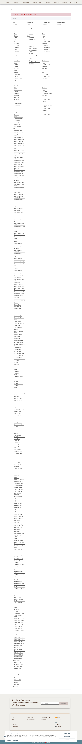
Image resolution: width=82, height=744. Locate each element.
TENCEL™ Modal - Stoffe (19, 670)
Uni (44, 31)
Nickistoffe (16, 72)
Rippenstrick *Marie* (18, 507)
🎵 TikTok (57, 724)
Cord (15, 39)
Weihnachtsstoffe (17, 679)
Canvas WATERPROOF (19, 323)
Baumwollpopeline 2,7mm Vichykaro (19, 227)
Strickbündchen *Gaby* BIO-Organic (19, 565)
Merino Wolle (44, 66)
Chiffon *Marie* (17, 325)
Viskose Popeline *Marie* (19, 624)
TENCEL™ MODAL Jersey (18, 606)
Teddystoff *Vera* (17, 597)
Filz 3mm (16, 362)
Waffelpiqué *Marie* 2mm (19, 637)
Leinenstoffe (16, 68)
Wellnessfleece (46, 53)
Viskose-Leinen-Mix (18, 628)
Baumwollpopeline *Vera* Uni (19, 220)
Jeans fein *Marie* (18, 417)
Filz (14, 41)
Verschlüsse (31, 63)
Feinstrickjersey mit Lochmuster (18, 358)
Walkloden (44, 101)
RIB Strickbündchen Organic (18, 497)
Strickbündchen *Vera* (18, 581)
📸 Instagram (58, 722)
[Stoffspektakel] (3, 2)
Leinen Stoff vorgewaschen (17, 441)
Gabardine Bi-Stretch (18, 398)
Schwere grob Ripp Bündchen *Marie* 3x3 (18, 525)
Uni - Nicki (45, 74)
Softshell (16, 85)
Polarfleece (45, 49)
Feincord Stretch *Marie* (19, 353)
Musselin (16, 70)
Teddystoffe (16, 97)
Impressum (9, 740)
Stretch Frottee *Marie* (19, 549)
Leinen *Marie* (17, 438)
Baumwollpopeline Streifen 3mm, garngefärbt (19, 276)
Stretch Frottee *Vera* (18, 551)
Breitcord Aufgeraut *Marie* (18, 309)
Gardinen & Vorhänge (18, 118)
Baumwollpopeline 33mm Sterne (19, 234)
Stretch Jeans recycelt (18, 554)
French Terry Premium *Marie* (18, 386)
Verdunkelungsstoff (18, 103)
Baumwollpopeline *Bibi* (19, 216)
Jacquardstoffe (17, 56)
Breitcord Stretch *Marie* (19, 312)
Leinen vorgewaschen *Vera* (18, 446)
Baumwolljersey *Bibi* (18, 173)
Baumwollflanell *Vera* (18, 164)
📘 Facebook (58, 719)
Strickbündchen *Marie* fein (19, 568)
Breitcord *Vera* (17, 306)
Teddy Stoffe (44, 95)
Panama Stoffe (17, 74)
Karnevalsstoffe (17, 677)
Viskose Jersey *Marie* (19, 618)
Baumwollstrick (45, 29)
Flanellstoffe (16, 43)
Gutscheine (15, 682)
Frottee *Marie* (17, 389)
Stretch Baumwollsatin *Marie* (18, 546)
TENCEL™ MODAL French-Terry (18, 603)
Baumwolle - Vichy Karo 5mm (19, 158)
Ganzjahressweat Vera (19, 409)
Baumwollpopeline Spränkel (18, 268)
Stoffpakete (59, 24)
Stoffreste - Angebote (61, 28)
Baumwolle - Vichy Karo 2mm (19, 154)
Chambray (16, 35)
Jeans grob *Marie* (18, 419)
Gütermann (31, 31)
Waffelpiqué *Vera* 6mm (19, 643)
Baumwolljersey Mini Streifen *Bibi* (18, 197)
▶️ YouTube (58, 717)
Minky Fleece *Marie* (18, 457)
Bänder (28, 26)
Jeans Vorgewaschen (18, 420)
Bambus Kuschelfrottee (19, 143)
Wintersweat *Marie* (18, 654)
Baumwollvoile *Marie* (18, 295)
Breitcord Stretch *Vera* (19, 313)
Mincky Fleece (45, 68)
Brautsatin (16, 302)
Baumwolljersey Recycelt (19, 203)
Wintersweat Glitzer (18, 658)
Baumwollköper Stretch (19, 212)
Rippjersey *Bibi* (17, 509)
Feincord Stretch (17, 351)
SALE (75, 2)
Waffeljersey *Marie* (18, 634)
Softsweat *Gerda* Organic (18, 536)
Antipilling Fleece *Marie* (19, 132)
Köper (15, 62)
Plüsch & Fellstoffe (18, 78)
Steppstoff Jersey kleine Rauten (19, 543)
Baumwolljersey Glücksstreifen (17, 191)
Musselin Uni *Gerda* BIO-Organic (18, 465)
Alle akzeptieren (67, 733)
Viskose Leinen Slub (18, 622)
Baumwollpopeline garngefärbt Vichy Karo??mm (19, 255)
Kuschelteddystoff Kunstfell (17, 436)
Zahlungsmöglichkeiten (31, 717)
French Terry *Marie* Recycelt (18, 377)
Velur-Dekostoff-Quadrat (19, 613)
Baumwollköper (17, 210)
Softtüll (15, 538)
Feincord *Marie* (17, 347)
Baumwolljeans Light (18, 171)
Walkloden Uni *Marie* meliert (48, 106)
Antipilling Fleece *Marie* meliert (19, 135)
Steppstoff (16, 91)
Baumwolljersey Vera (18, 208)
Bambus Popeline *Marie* (19, 145)
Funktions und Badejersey (19, 393)
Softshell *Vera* (17, 531)
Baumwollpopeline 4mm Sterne (19, 237)
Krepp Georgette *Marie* (19, 424)
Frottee (15, 49)
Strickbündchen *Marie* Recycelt (19, 579)
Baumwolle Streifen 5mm (19, 160)
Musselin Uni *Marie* (18, 468)
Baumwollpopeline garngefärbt (18, 251)
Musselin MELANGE (18, 460)
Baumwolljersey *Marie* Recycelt (19, 188)
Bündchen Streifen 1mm (19, 317)
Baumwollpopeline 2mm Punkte (19, 230)
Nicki (43, 72)
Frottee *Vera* (17, 391)
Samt (15, 82)
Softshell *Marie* (17, 529)
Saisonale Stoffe (16, 672)
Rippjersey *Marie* (18, 511)
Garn (28, 29)
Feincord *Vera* (17, 349)
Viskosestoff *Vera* (18, 632)
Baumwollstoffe (17, 28)
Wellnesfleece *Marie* (18, 652)
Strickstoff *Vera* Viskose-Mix (19, 594)
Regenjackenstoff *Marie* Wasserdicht (19, 494)
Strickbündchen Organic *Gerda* (19, 584)
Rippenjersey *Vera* (18, 505)
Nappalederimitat (17, 472)
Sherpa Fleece (46, 51)
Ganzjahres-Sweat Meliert (19, 404)
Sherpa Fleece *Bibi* (18, 527)
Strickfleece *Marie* (18, 592)
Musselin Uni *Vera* (18, 470)
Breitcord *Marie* (17, 304)
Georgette (16, 55)
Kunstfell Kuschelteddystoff (17, 427)
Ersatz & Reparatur (33, 48)
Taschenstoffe (17, 124)
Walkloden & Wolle (18, 109)
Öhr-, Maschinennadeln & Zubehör (34, 57)
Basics (14, 128)
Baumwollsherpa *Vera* (19, 286)
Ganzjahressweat (45, 60)
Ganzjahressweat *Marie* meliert (19, 406)
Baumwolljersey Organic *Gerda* (19, 200)
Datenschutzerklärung (33, 702)
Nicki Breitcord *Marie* (19, 479)
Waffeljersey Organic (18, 635)
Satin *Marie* (16, 522)
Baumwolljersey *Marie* (19, 182)
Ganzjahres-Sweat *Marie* (19, 402)
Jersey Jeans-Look (18, 422)
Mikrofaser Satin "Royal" (19, 455)
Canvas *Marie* (17, 321)
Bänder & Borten (32, 43)
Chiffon (15, 37)
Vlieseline (29, 24)
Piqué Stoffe (16, 76)
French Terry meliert (18, 379)
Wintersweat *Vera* (18, 656)
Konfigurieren (67, 736)
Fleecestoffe (16, 45)
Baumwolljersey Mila (18, 194)
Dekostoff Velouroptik (18, 340)
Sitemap (14, 722)
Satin (15, 83)
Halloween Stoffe (17, 675)
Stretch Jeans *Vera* (18, 553)
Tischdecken (16, 122)
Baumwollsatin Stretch (18, 284)
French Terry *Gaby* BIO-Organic (19, 368)
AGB (13, 719)
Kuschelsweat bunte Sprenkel (18, 432)
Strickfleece (44, 87)
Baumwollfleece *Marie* (19, 166)
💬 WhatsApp (58, 726)
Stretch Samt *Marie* (18, 556)
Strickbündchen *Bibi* (18, 562)
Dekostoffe (15, 112)
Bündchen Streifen (18, 315)
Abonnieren (63, 703)
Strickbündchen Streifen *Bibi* (19, 589)
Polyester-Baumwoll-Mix (19, 489)
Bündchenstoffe (17, 31)
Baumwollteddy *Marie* (19, 293)
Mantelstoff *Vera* (18, 449)
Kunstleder (16, 66)
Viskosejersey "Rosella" (19, 630)
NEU (71, 2)
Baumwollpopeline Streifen (19, 273)
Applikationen (31, 37)
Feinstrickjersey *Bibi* (18, 355)
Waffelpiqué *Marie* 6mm (19, 639)
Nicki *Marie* (16, 475)
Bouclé (43, 33)
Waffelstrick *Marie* (18, 645)
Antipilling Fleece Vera (18, 137)
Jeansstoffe (16, 58)
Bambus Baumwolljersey (19, 139)
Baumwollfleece (46, 47)
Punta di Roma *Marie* (19, 491)
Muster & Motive (17, 126)
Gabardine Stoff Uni (18, 400)
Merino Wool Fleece (18, 451)
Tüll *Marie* (16, 611)
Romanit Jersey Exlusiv (19, 518)
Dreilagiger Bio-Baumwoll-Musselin (19, 345)
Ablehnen (67, 739)
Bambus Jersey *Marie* (19, 141)
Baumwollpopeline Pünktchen (18, 259)
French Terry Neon (18, 381)
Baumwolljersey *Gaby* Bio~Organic (19, 179)
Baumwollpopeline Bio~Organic (18, 244)
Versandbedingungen (31, 719)
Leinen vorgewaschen (18, 444)
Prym (28, 35)
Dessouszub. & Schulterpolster (32, 45)
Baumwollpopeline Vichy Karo (19, 280)
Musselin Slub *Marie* (18, 462)
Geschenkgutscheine (45, 717)
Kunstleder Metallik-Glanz (19, 430)
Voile (15, 107)
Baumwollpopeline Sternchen (18, 271)
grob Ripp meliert (17, 413)
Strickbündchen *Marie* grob (19, 572)
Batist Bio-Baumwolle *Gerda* (18, 148)
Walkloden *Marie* (18, 647)
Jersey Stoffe (17, 60)
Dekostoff (16, 329)
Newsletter (29, 722)
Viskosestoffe (17, 105)
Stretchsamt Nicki (17, 560)
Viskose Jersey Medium (19, 620)
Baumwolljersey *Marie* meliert (19, 185)
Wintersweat (44, 110)
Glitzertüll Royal (17, 411)
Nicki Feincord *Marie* (18, 481)
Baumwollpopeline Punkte (19, 261)
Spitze (15, 87)
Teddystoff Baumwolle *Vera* (18, 600)
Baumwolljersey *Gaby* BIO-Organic (19, 176)
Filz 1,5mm (16, 360)
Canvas (15, 33)
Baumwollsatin (17, 282)
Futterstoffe (16, 51)
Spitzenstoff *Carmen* (18, 540)
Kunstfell (16, 64)
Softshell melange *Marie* (19, 533)
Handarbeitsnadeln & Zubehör (33, 51)
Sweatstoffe (16, 95)
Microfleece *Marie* (18, 453)
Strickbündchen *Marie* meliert (19, 575)
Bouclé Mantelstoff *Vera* (19, 300)
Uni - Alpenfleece (47, 26)
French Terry (16, 47)
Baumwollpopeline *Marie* (19, 217)
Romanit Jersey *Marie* (19, 516)
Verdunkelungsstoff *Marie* (18, 616)
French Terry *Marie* (18, 371)
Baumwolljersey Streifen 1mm (19, 205)
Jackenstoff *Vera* (18, 415)
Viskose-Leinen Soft (18, 626)
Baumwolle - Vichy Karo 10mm (19, 151)
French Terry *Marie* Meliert (18, 374)
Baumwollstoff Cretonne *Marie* (19, 289)
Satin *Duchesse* (17, 520)
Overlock (31, 33)
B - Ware (58, 26)
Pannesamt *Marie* (18, 487)
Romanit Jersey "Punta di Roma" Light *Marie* (19, 513)
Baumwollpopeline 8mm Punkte (19, 241)
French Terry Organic (18, 383)
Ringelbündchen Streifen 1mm (19, 500)
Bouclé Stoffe (17, 29)
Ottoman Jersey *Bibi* (18, 483)
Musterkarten (16, 684)
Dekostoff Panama (18, 334)
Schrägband (31, 28)
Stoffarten (15, 24)
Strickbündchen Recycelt (19, 586)
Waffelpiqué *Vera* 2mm (19, 641)
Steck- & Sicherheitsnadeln (32, 61)
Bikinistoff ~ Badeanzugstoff (17, 298)
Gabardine (16, 53)
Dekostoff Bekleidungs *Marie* (18, 332)
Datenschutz (15, 740)
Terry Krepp (16, 99)
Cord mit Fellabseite (18, 327)
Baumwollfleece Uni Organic (18, 169)
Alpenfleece (16, 26)
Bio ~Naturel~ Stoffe (18, 666)
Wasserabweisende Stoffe (19, 110)
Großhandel (15, 686)
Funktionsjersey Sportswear (17, 395)
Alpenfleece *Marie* (18, 130)
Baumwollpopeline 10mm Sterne (19, 224)
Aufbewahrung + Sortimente (32, 40)
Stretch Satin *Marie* (18, 558)
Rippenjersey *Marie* (18, 503)
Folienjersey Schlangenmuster (17, 365)
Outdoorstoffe (17, 120)
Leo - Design (16, 674)
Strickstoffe (16, 93)
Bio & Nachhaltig (16, 660)
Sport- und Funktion (18, 89)
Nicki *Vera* (16, 477)
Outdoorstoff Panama (18, 485)
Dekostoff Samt (17, 336)
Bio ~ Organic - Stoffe (18, 664)
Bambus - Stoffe (17, 662)
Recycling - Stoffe (17, 668)
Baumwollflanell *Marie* (19, 162)
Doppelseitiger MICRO (18, 342)
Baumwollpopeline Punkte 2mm (19, 264)
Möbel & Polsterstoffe (18, 116)
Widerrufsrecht (15, 726)
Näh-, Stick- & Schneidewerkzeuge (33, 54)
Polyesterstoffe (17, 80)
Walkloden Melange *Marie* (18, 650)
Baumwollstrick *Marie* (19, 291)
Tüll (14, 101)
